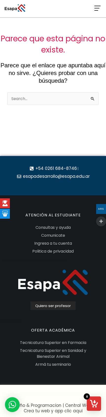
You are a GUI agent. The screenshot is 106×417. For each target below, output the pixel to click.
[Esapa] (15, 8)
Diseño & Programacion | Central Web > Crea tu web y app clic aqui (53, 408)
